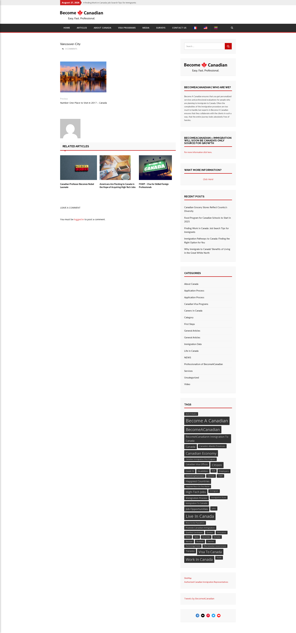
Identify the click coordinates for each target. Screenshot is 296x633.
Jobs (214, 508)
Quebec (210, 532)
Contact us (179, 27)
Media (145, 27)
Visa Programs (127, 27)
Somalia (217, 537)
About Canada (102, 27)
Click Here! (208, 179)
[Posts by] (60, 49)
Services (188, 371)
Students (200, 541)
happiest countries (198, 481)
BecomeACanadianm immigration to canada (207, 438)
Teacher (211, 541)
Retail (188, 537)
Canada (190, 446)
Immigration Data (192, 344)
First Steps (189, 324)
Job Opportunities (197, 509)
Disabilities (203, 471)
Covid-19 (190, 471)
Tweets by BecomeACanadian (199, 598)
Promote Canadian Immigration (200, 527)
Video (187, 384)
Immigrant (214, 491)
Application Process (194, 291)
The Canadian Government (215, 546)
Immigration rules (218, 497)
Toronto (190, 551)
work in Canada (199, 559)
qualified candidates (194, 532)
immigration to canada (196, 503)
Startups (189, 541)
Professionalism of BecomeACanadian (203, 364)
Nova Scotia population (195, 523)
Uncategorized (191, 378)
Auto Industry (191, 414)
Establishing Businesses (195, 476)
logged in (79, 219)
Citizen (217, 465)
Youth (219, 558)
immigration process (196, 497)
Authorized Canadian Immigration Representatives (206, 582)
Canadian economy (201, 453)
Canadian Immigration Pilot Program (200, 459)
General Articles (192, 331)
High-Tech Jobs (196, 492)
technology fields (193, 546)
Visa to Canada (210, 552)
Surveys (160, 27)
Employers (224, 471)
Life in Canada (191, 351)
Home (67, 27)
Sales (196, 537)
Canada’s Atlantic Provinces (212, 446)
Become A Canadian (207, 421)
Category (188, 317)
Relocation (221, 532)
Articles (82, 27)
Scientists (206, 537)
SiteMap (187, 578)
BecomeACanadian (203, 429)
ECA (213, 471)
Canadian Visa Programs (196, 304)
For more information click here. (198, 152)
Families (211, 476)
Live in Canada (200, 516)
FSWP (220, 476)
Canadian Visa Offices (197, 464)
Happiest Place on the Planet (198, 486)
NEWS (187, 358)
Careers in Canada (193, 311)
